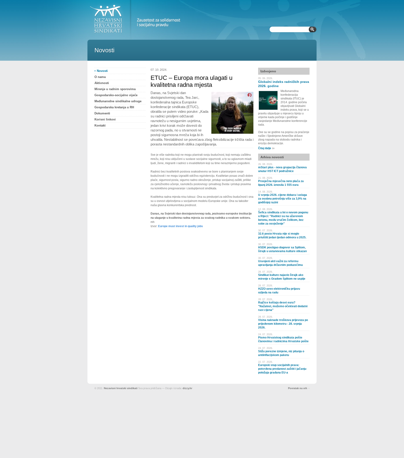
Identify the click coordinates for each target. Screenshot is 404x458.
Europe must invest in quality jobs (180, 226)
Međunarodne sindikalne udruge (117, 101)
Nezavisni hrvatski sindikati (120, 388)
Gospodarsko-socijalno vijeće (115, 95)
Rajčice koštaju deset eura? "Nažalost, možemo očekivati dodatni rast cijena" (282, 306)
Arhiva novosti (272, 157)
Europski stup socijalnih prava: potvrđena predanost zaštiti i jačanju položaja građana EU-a (282, 368)
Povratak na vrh (297, 388)
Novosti (102, 71)
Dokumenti (102, 113)
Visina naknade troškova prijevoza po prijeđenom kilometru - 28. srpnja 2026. (283, 323)
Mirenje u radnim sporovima (115, 89)
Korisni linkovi (105, 119)
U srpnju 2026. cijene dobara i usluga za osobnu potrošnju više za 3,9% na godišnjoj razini (282, 198)
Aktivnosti (101, 83)
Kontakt (99, 125)
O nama (100, 77)
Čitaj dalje (264, 148)
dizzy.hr (187, 388)
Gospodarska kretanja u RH (114, 107)
